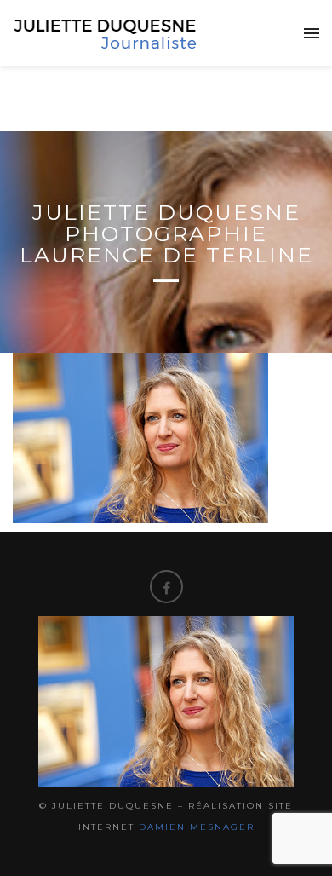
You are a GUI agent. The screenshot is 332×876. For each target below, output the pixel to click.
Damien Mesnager (197, 827)
